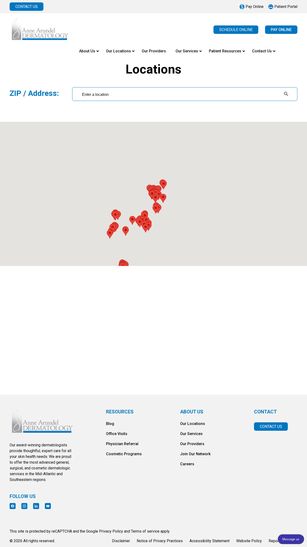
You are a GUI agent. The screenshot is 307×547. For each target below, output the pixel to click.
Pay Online (255, 6)
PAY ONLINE (281, 29)
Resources (120, 412)
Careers (187, 464)
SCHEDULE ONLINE (236, 29)
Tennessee (113, 369)
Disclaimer (121, 541)
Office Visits (116, 433)
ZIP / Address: (34, 93)
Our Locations (192, 423)
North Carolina (260, 332)
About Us (191, 412)
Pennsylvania (38, 369)
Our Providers (192, 444)
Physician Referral (122, 444)
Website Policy (249, 541)
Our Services (191, 433)
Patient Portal (285, 6)
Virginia (186, 369)
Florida (38, 332)
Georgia (112, 332)
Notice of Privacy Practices (160, 541)
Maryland (187, 332)
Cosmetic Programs (124, 454)
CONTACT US (26, 6)
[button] (132, 220)
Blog (110, 423)
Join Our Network (195, 454)
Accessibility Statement (209, 541)
